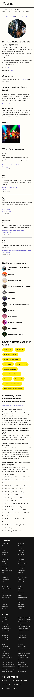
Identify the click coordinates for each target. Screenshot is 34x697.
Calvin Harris (21, 599)
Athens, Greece (22, 635)
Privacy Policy (9, 688)
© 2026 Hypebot (10, 677)
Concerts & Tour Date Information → (13, 405)
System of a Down (22, 563)
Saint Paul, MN (6, 624)
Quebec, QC (5, 637)
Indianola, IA (5, 619)
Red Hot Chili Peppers (7, 570)
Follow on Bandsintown (10, 104)
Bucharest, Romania (23, 648)
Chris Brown (21, 550)
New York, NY (5, 617)
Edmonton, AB (5, 655)
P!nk (3, 599)
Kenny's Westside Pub (9, 187)
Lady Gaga (5, 563)
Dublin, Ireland (22, 637)
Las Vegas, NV (6, 252)
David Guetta (21, 570)
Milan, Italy (21, 639)
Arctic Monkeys (22, 566)
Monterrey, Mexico (7, 662)
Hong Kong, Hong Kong (24, 657)
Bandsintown (24, 79)
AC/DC (20, 561)
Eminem (4, 545)
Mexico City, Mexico (7, 657)
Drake (3, 550)
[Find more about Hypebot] (17, 3)
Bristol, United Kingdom (8, 671)
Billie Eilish (5, 593)
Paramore (4, 604)
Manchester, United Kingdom (13, 388)
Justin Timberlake (22, 554)
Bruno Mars (5, 548)
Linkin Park (5, 568)
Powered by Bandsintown (15, 681)
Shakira (20, 586)
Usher (3, 602)
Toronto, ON (5, 646)
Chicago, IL (5, 167)
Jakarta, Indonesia (22, 664)
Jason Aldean (21, 606)
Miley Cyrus (21, 543)
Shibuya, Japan (22, 660)
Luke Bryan (21, 595)
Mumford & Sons (22, 577)
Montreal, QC (5, 653)
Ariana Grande (6, 590)
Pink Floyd (20, 568)
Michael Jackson (6, 595)
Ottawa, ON (5, 644)
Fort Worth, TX (6, 212)
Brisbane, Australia (23, 666)
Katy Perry (5, 552)
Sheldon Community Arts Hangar (13, 230)
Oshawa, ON (5, 642)
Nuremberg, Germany (23, 630)
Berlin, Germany (22, 364)
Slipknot (20, 602)
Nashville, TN (5, 626)
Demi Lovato (21, 579)
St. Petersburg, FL (6, 628)
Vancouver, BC (6, 648)
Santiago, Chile (22, 671)
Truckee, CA (8, 350)
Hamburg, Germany (10, 354)
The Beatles (5, 577)
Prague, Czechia (22, 624)
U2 (3, 581)
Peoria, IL (5, 189)
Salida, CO (7, 379)
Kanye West (5, 606)
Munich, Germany (22, 633)
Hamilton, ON (5, 633)
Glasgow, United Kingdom (12, 384)
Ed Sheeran (5, 559)
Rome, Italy (21, 644)
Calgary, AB (5, 635)
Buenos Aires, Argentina (24, 669)
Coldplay (4, 554)
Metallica (4, 584)
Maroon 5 (4, 557)
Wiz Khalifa (21, 608)
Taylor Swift (5, 543)
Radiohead (21, 581)
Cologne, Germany (10, 369)
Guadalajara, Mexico (7, 660)
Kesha (19, 590)
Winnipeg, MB (5, 630)
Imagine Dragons (6, 588)
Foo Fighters (21, 559)
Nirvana (20, 557)
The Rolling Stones (22, 597)
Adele (3, 561)
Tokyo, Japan (21, 662)
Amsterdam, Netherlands (12, 359)
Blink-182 (20, 588)
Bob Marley (21, 604)
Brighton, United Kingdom (24, 621)
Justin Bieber (5, 566)
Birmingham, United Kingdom (25, 617)
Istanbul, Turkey (22, 655)
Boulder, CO (19, 379)
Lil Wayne (20, 548)
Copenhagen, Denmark (24, 626)
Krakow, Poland (22, 646)
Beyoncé (4, 575)
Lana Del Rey (21, 552)
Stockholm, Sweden (23, 651)
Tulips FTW (6, 210)
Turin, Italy (20, 642)
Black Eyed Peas (22, 593)
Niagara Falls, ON (6, 651)
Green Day (5, 586)
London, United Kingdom (11, 374)
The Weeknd (5, 579)
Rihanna (4, 572)
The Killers (20, 584)
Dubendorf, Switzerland (24, 653)
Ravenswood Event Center (11, 165)
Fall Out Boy (21, 572)
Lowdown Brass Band (22, 17)
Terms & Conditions (12, 684)
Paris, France (8, 364)
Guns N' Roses (22, 575)
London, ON (5, 639)
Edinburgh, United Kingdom (9, 669)
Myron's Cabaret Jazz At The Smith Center (16, 250)
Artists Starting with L (8, 17)
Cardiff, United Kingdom (8, 664)
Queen (4, 608)
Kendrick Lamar (6, 597)
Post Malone (21, 545)
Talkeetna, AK (6, 232)
